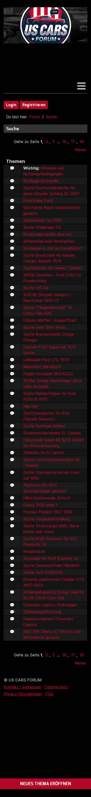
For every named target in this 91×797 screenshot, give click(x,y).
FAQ (49, 694)
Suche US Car (36, 287)
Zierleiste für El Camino (43, 452)
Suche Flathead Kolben (44, 426)
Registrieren (33, 104)
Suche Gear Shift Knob (44, 327)
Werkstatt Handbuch (42, 366)
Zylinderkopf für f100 (42, 220)
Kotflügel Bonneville (41, 180)
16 (64, 141)
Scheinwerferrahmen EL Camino (52, 433)
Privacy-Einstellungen (23, 694)
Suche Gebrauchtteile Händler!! (51, 565)
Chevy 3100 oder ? (40, 505)
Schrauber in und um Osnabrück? (52, 248)
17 (73, 141)
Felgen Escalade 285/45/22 (48, 373)
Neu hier (30, 406)
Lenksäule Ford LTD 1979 (46, 359)
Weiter (80, 149)
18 (82, 141)
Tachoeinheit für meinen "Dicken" (53, 268)
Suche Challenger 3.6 (42, 227)
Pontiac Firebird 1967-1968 (48, 512)
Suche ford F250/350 (43, 572)
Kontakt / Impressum (22, 687)
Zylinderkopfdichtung (42, 611)
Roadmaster (34, 551)
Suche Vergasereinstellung (46, 518)
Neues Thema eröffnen (45, 784)
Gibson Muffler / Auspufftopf (49, 320)
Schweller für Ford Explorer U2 (50, 558)
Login (11, 104)
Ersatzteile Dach (38, 200)
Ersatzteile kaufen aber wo (47, 234)
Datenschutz (56, 687)
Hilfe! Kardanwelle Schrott (47, 498)
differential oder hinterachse (48, 241)
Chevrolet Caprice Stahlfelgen (50, 604)
